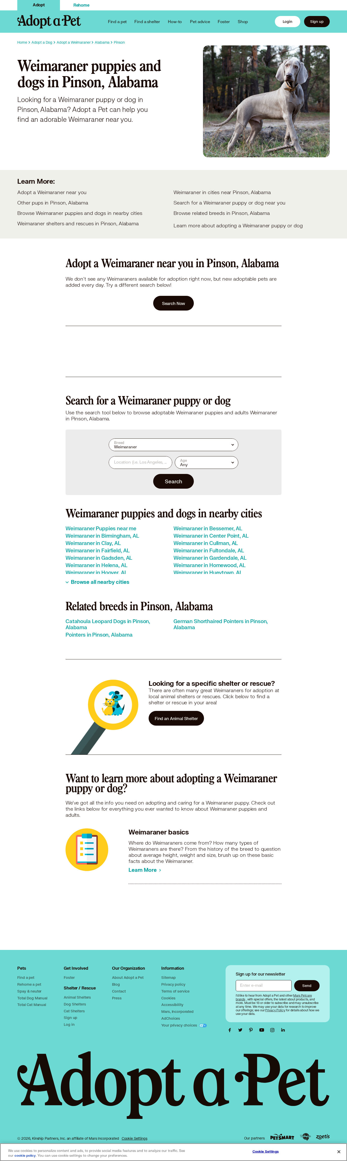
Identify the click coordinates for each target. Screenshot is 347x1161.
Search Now (173, 303)
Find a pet (25, 977)
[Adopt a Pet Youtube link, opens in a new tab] (263, 1030)
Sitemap (168, 977)
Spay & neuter (29, 991)
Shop (243, 21)
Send (306, 985)
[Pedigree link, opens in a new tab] (305, 1137)
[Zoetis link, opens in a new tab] (323, 1136)
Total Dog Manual (32, 998)
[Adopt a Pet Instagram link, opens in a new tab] (273, 1030)
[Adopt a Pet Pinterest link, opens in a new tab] (252, 1030)
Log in (69, 1024)
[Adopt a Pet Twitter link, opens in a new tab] (241, 1030)
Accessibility (172, 1004)
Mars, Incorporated (177, 1011)
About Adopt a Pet (127, 977)
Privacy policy (173, 984)
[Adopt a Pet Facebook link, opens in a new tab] (231, 1030)
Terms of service (175, 991)
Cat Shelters (74, 1011)
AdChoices (170, 1018)
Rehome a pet (29, 984)
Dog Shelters (75, 1004)
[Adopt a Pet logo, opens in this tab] (173, 1090)
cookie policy (25, 1156)
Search (173, 481)
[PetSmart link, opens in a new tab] (282, 1137)
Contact (118, 991)
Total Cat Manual (31, 1004)
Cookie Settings (134, 1138)
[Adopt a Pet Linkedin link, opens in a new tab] (283, 1030)
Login (287, 21)
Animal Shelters (77, 997)
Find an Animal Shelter (176, 718)
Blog (116, 984)
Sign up (317, 21)
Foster (224, 21)
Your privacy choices (179, 1025)
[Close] (338, 1151)
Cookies (168, 998)
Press (116, 998)
